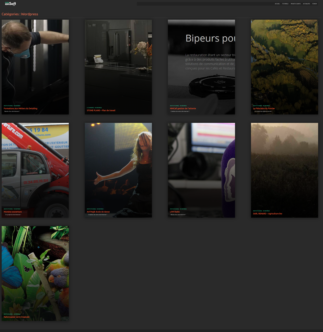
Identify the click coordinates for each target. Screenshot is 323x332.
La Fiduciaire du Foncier (264, 108)
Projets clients (296, 3)
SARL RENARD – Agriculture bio (267, 213)
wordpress (17, 105)
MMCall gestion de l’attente (183, 108)
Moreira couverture (13, 212)
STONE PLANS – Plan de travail (101, 110)
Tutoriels (285, 3)
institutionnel (8, 105)
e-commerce (90, 107)
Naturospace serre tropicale (16, 317)
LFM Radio (175, 212)
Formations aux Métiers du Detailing (20, 108)
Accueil (277, 3)
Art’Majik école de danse (98, 212)
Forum (314, 3)
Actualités (306, 3)
